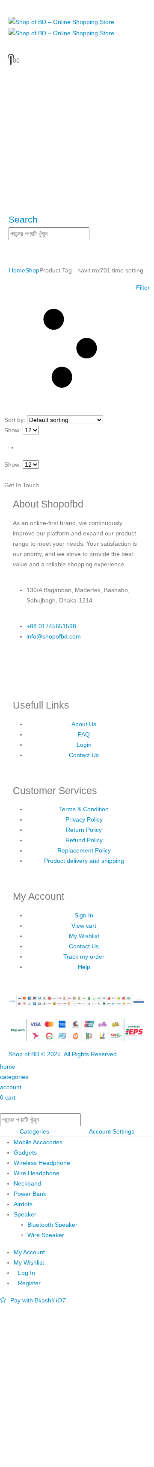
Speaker (25, 1214)
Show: (12, 430)
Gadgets (25, 1152)
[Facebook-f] (23, 667)
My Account (29, 1252)
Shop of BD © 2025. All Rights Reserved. (63, 1054)
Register (29, 1283)
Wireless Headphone (42, 1162)
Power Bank (30, 1193)
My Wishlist (29, 1262)
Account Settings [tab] (111, 1131)
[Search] (94, 234)
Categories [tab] (34, 1131)
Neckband (27, 1183)
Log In (26, 1272)
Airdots (23, 1204)
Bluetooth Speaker (52, 1224)
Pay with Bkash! (38, 1300)
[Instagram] (46, 667)
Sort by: (14, 419)
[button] (23, 219)
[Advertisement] (77, 1386)
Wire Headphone (36, 1173)
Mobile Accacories (38, 1142)
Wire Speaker (45, 1235)
